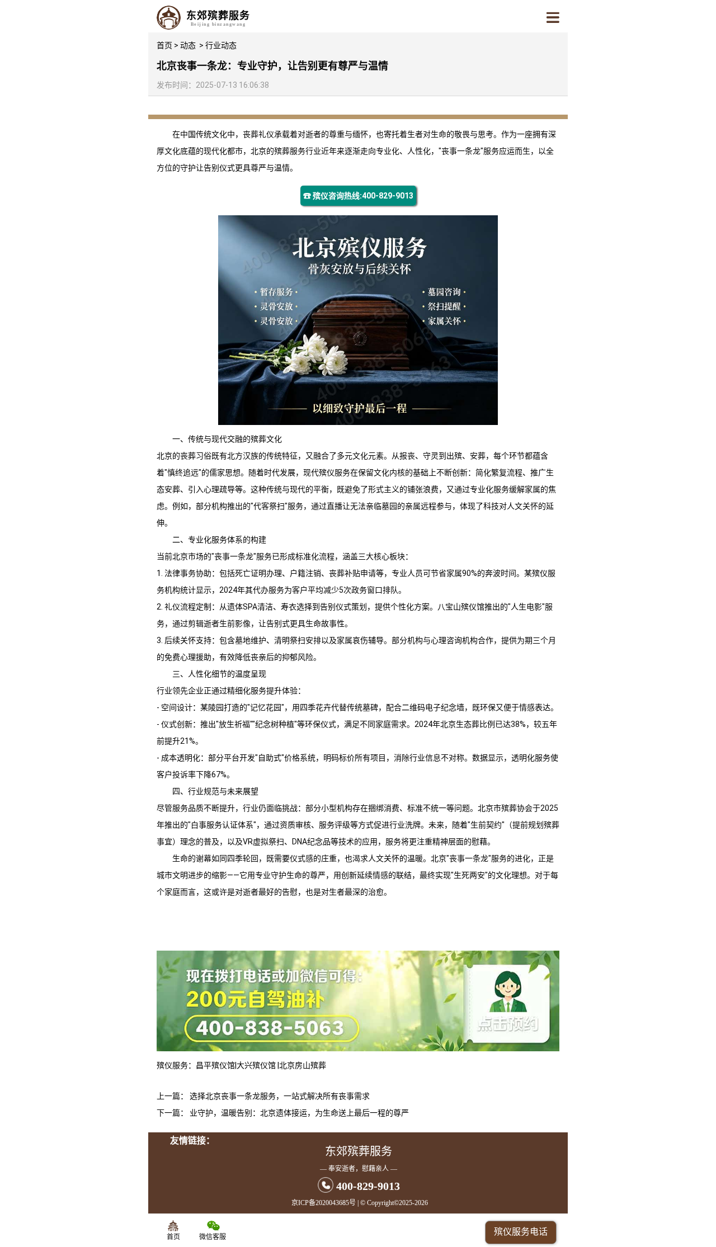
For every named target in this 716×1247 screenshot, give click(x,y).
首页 (164, 45)
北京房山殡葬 (302, 1065)
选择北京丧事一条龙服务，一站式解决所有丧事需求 (280, 1096)
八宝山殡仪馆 (460, 606)
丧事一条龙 (461, 151)
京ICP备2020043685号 (323, 1203)
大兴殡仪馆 (257, 1065)
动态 (188, 45)
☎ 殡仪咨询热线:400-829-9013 (358, 195)
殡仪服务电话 (521, 1231)
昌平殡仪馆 (215, 1065)
